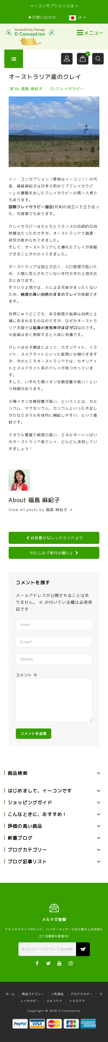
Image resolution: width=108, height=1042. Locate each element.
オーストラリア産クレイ (35, 441)
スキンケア (54, 1001)
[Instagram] (71, 963)
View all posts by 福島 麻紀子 (41, 509)
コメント (26, 674)
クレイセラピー (70, 88)
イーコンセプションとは (52, 5)
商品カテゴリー (33, 994)
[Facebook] (37, 963)
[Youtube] (59, 963)
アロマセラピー (82, 994)
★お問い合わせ (42, 17)
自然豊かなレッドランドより (57, 537)
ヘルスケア (77, 1001)
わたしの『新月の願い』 (52, 552)
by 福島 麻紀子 (29, 88)
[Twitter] (48, 963)
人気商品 (57, 994)
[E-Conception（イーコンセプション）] (30, 36)
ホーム (10, 994)
